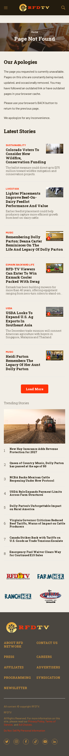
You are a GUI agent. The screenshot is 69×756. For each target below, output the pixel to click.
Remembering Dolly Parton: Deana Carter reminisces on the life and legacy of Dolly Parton (34, 243)
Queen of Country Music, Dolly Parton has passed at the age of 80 (37, 465)
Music (9, 232)
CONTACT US (47, 643)
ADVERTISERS (48, 667)
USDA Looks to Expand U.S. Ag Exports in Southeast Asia (19, 319)
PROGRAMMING (17, 677)
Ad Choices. (25, 724)
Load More (34, 389)
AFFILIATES (14, 667)
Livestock (12, 188)
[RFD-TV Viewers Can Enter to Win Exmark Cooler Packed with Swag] (54, 268)
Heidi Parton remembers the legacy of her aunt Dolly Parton (23, 362)
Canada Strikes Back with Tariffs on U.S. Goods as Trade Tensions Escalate (36, 539)
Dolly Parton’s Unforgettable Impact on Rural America (35, 507)
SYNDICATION (48, 677)
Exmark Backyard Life (20, 264)
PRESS (9, 656)
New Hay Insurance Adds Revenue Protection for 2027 (34, 450)
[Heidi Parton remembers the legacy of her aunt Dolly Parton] (54, 355)
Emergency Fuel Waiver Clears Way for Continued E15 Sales (35, 553)
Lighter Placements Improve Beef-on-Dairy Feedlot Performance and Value (27, 199)
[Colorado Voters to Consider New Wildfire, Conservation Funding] (54, 149)
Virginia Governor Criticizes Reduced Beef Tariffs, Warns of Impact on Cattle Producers (37, 523)
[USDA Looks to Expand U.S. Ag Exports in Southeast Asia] (54, 312)
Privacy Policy (36, 721)
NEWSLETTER (15, 688)
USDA (9, 308)
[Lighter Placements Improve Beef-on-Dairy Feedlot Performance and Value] (54, 192)
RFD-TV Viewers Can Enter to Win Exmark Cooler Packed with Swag (23, 275)
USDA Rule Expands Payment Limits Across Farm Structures (36, 493)
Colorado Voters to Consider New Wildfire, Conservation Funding (26, 155)
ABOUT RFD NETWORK (13, 644)
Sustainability (16, 145)
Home (34, 31)
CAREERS (44, 656)
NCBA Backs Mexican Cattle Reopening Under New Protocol (32, 479)
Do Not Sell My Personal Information (24, 730)
